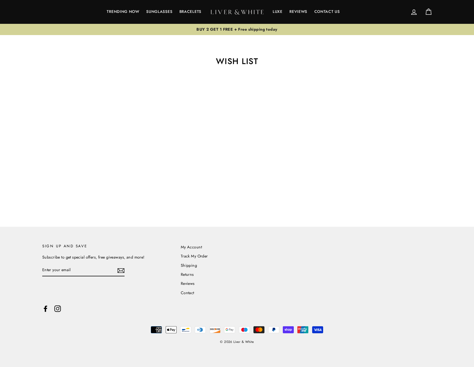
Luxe (278, 11)
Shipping (189, 265)
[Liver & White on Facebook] (45, 308)
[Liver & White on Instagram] (57, 308)
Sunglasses (159, 11)
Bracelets (190, 11)
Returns (187, 274)
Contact (187, 293)
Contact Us (327, 11)
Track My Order (194, 256)
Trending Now (123, 11)
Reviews (298, 11)
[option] (237, 30)
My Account (191, 247)
